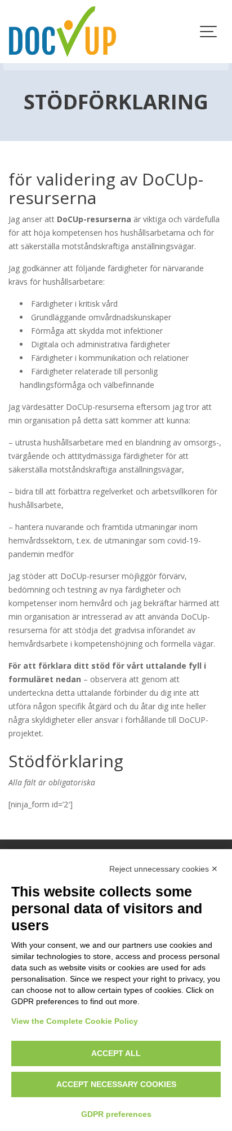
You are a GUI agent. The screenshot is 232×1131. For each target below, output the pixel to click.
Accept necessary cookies (116, 1084)
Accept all (116, 1053)
